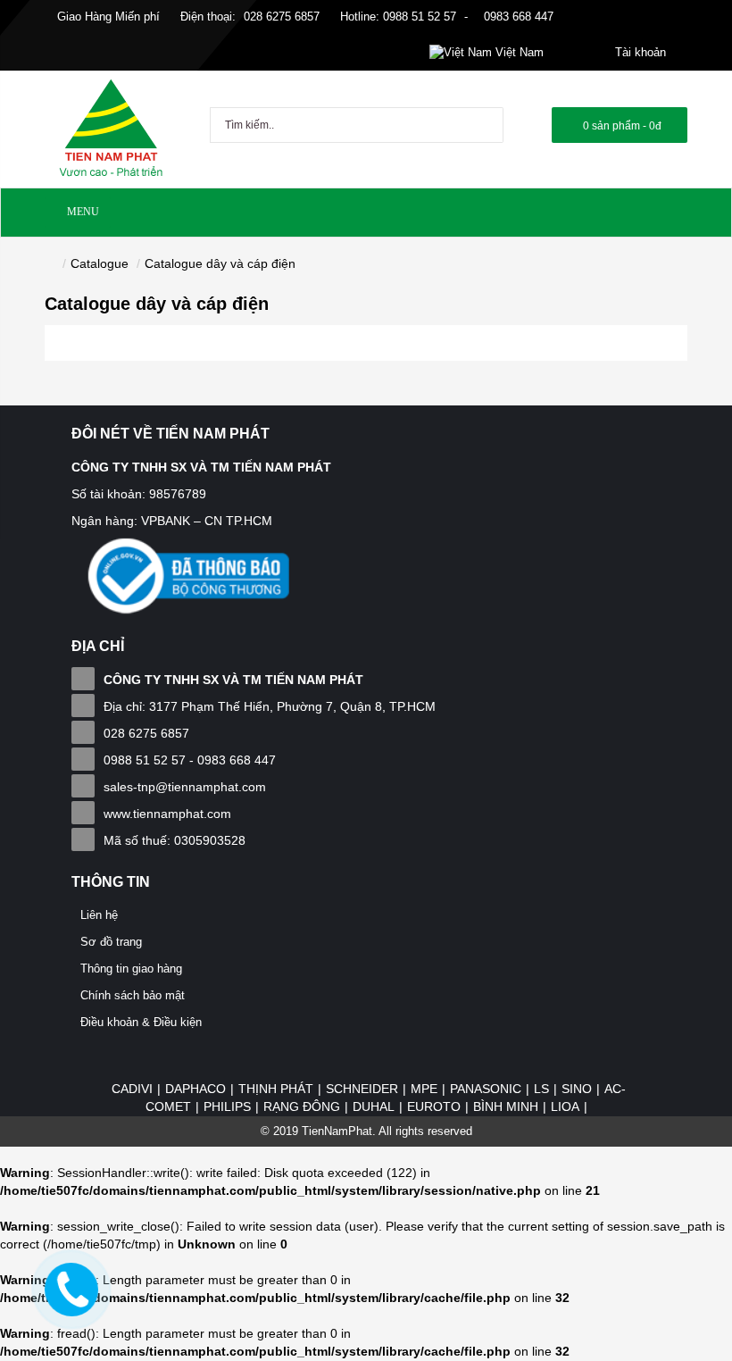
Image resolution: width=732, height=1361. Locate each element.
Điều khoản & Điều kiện (141, 1022)
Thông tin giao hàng (131, 968)
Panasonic (485, 1088)
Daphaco (195, 1088)
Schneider (362, 1088)
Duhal (374, 1106)
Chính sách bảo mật (132, 995)
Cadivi (132, 1088)
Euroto (434, 1106)
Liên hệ (99, 915)
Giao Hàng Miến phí (107, 16)
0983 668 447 (516, 16)
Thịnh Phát (275, 1088)
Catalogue (100, 263)
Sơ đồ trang (111, 941)
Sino (576, 1088)
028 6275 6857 (282, 16)
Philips (227, 1106)
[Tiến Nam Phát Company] (111, 128)
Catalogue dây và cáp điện (220, 263)
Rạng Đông (301, 1106)
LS (541, 1088)
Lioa (565, 1106)
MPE (424, 1088)
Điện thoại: (208, 16)
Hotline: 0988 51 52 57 (396, 16)
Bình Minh (505, 1106)
